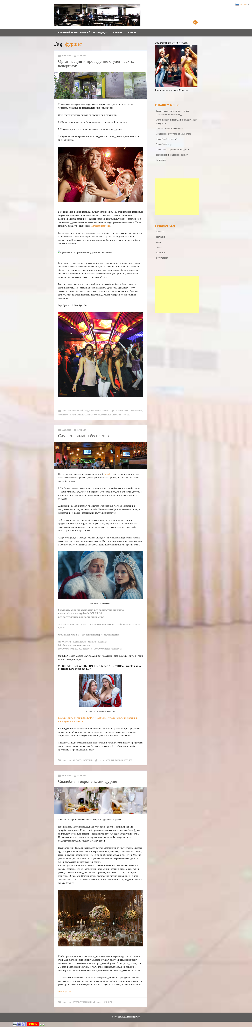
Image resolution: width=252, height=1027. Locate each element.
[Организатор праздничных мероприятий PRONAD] (33, 1025)
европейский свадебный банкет (172, 154)
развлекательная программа (84, 415)
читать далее (64, 991)
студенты (117, 415)
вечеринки (136, 411)
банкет (126, 411)
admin (83, 56)
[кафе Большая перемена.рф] (97, 25)
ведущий (78, 411)
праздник (63, 415)
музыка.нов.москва (73, 721)
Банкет (132, 32)
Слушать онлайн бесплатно (83, 435)
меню (158, 241)
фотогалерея (102, 411)
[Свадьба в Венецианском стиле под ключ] (41, 1025)
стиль (76, 1002)
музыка (110, 760)
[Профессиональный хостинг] (19, 1025)
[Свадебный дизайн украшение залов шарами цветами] (44, 1025)
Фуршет (117, 32)
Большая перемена (100, 225)
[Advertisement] (177, 196)
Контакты (161, 159)
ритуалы (106, 415)
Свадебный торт (164, 144)
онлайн (107, 473)
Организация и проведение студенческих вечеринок (96, 63)
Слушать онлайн (69, 610)
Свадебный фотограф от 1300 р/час (173, 133)
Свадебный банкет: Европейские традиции (82, 32)
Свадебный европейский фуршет (88, 781)
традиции (89, 411)
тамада (119, 760)
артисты (78, 760)
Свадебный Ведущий (166, 138)
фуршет (127, 415)
